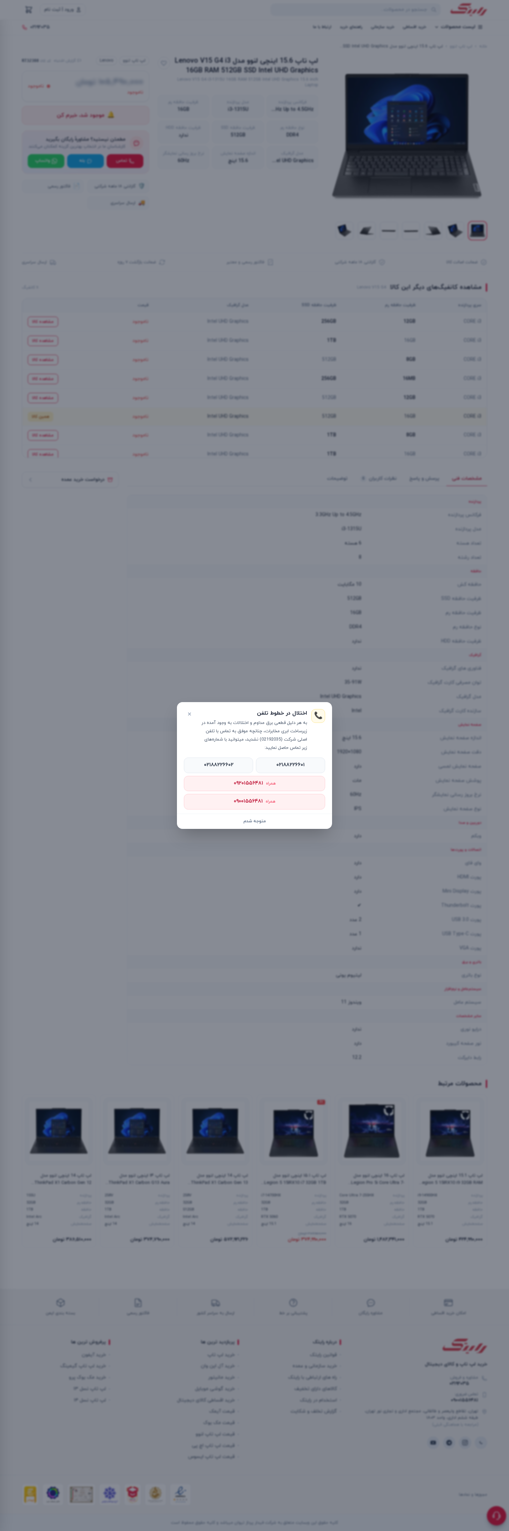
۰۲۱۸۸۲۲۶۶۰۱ (290, 765)
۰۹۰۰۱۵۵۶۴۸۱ (254, 801)
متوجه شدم (254, 821)
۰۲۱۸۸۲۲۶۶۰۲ (218, 765)
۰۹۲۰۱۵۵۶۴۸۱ (255, 783)
